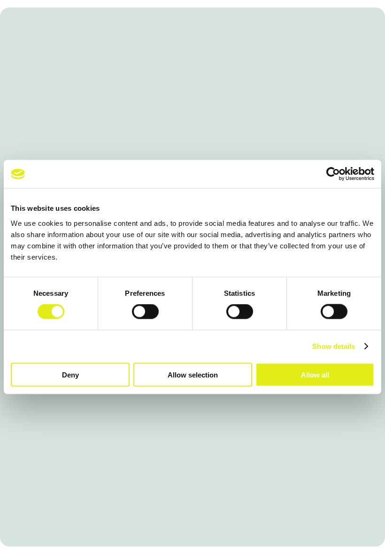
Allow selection (193, 374)
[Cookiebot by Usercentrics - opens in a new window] (333, 174)
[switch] (145, 311)
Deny (70, 374)
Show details (333, 346)
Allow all (315, 374)
